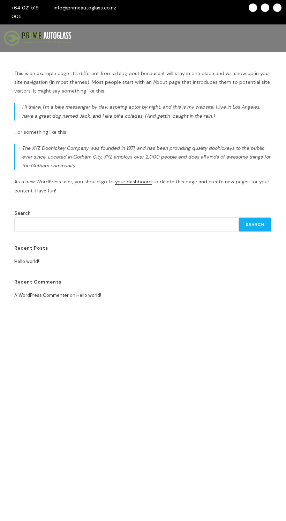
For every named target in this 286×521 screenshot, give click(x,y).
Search (22, 213)
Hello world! (26, 261)
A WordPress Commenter (41, 295)
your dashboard (133, 181)
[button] (176, 37)
